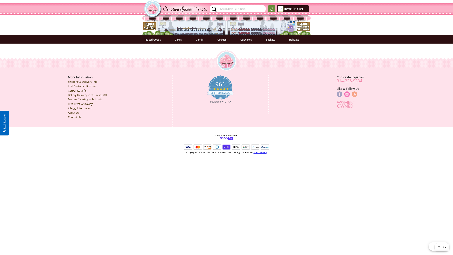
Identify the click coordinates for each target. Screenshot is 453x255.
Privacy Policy (260, 152)
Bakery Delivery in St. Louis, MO (87, 95)
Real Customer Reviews (82, 86)
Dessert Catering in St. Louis (85, 99)
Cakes (178, 39)
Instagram (347, 94)
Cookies (221, 39)
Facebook (339, 94)
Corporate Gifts (77, 90)
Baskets (270, 39)
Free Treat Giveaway (80, 104)
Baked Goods (153, 39)
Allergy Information (79, 108)
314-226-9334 (349, 81)
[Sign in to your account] (271, 9)
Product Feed (354, 94)
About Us (73, 112)
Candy (199, 39)
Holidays (294, 39)
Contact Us (74, 117)
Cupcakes (246, 39)
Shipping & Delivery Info (83, 81)
